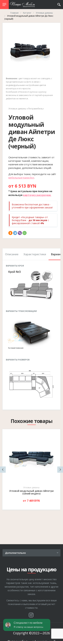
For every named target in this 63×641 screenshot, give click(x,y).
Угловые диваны (31, 487)
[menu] (4, 4)
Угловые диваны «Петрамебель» (26, 108)
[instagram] (31, 615)
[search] (59, 4)
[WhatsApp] (25, 233)
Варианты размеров (18, 359)
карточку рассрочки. (37, 195)
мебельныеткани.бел (21, 177)
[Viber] (20, 233)
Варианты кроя (15, 265)
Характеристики (35, 254)
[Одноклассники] (10, 233)
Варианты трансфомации (21, 311)
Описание (11, 254)
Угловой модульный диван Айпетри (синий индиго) (31, 492)
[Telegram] (15, 233)
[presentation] (3, 469)
